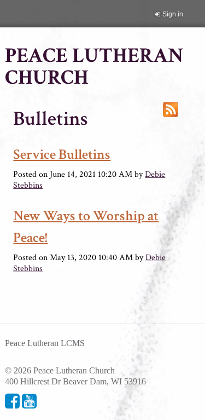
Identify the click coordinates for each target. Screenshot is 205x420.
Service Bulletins (61, 155)
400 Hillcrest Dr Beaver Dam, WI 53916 (75, 381)
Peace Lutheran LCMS (45, 343)
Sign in (172, 14)
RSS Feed (170, 109)
